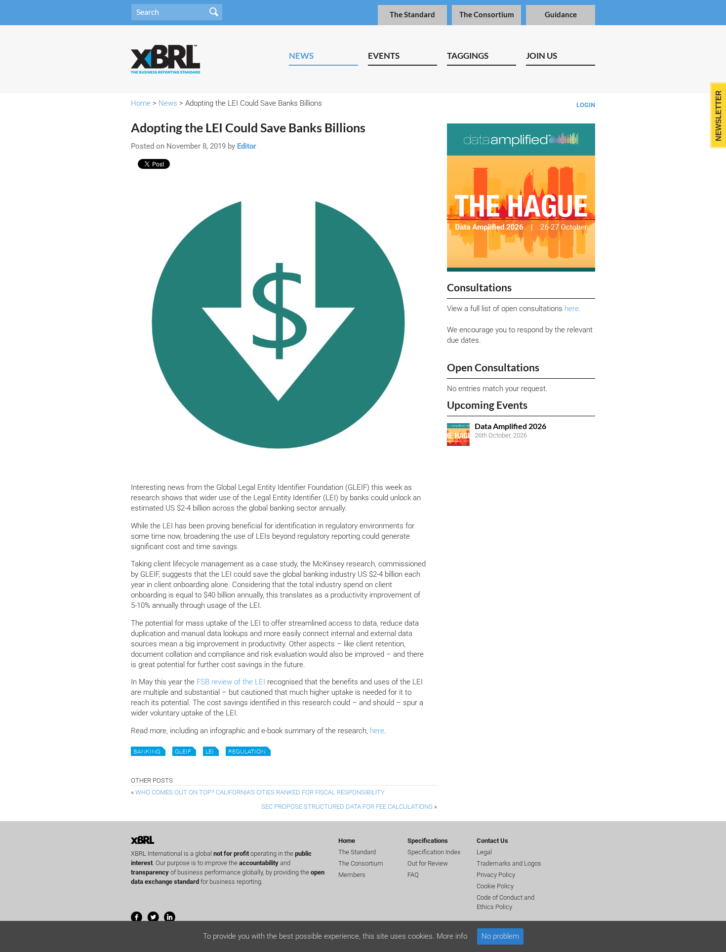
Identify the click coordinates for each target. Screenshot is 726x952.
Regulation (247, 751)
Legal (484, 852)
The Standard (412, 14)
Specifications (427, 840)
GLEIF (183, 751)
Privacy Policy (496, 874)
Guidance (561, 14)
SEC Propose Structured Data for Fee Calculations (347, 806)
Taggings (467, 55)
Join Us (541, 55)
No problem (500, 936)
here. (573, 308)
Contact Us (492, 840)
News (301, 55)
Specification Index (433, 852)
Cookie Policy (495, 886)
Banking (147, 751)
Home (141, 103)
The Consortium (486, 14)
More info (452, 936)
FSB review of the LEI (231, 681)
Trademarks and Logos (509, 863)
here (377, 730)
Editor (246, 146)
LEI (209, 751)
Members (351, 874)
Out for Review (427, 863)
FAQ (413, 874)
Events (384, 55)
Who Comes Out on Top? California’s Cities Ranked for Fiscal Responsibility (260, 792)
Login (585, 105)
